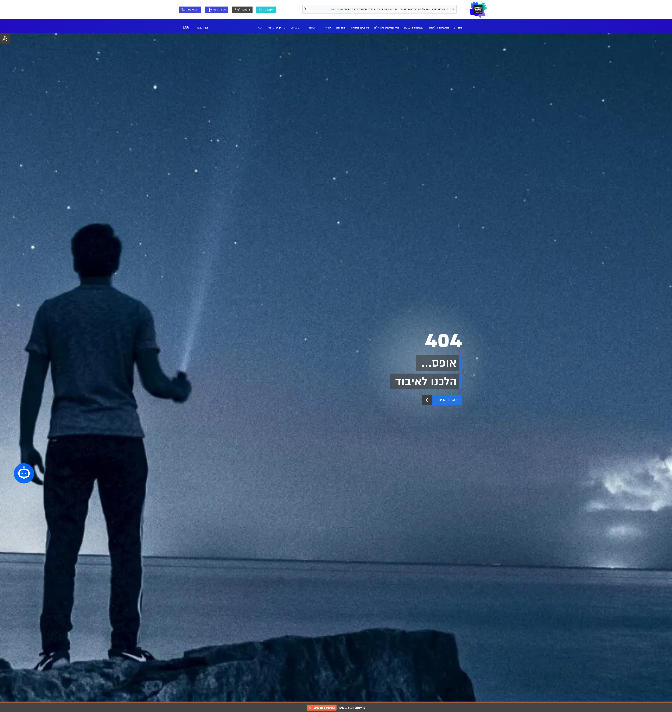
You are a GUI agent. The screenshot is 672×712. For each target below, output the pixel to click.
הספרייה (310, 27)
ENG (186, 27)
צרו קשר (202, 27)
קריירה (326, 27)
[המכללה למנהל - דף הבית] (478, 9)
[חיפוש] (260, 27)
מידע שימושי (277, 27)
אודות (458, 27)
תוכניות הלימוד (438, 27)
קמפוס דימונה (413, 27)
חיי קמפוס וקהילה (386, 27)
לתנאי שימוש (336, 9)
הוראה (340, 27)
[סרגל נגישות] (5, 38)
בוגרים (295, 27)
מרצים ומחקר (359, 27)
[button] (23, 473)
